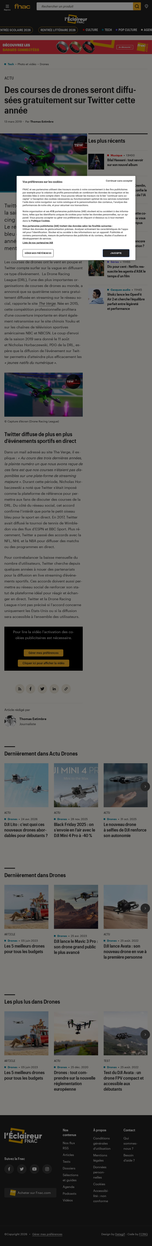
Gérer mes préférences (38, 253)
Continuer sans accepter (119, 180)
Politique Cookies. (40, 220)
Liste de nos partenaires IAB (38, 242)
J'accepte (116, 253)
